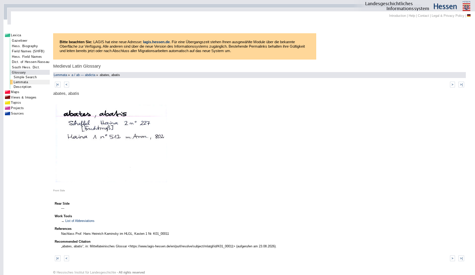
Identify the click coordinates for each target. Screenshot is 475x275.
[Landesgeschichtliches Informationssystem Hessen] (237, 5)
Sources (17, 113)
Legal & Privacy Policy (448, 16)
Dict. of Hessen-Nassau (30, 62)
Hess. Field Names (27, 57)
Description (22, 87)
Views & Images (24, 97)
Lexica (16, 35)
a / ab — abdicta (83, 75)
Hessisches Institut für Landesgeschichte (86, 272)
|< (57, 84)
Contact (423, 16)
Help (412, 16)
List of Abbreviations (80, 221)
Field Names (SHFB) (28, 51)
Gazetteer (19, 40)
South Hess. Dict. (26, 67)
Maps (15, 92)
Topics (16, 102)
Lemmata (21, 82)
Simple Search (25, 77)
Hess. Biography (25, 46)
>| (461, 84)
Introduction (397, 16)
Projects (17, 108)
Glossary (19, 72)
